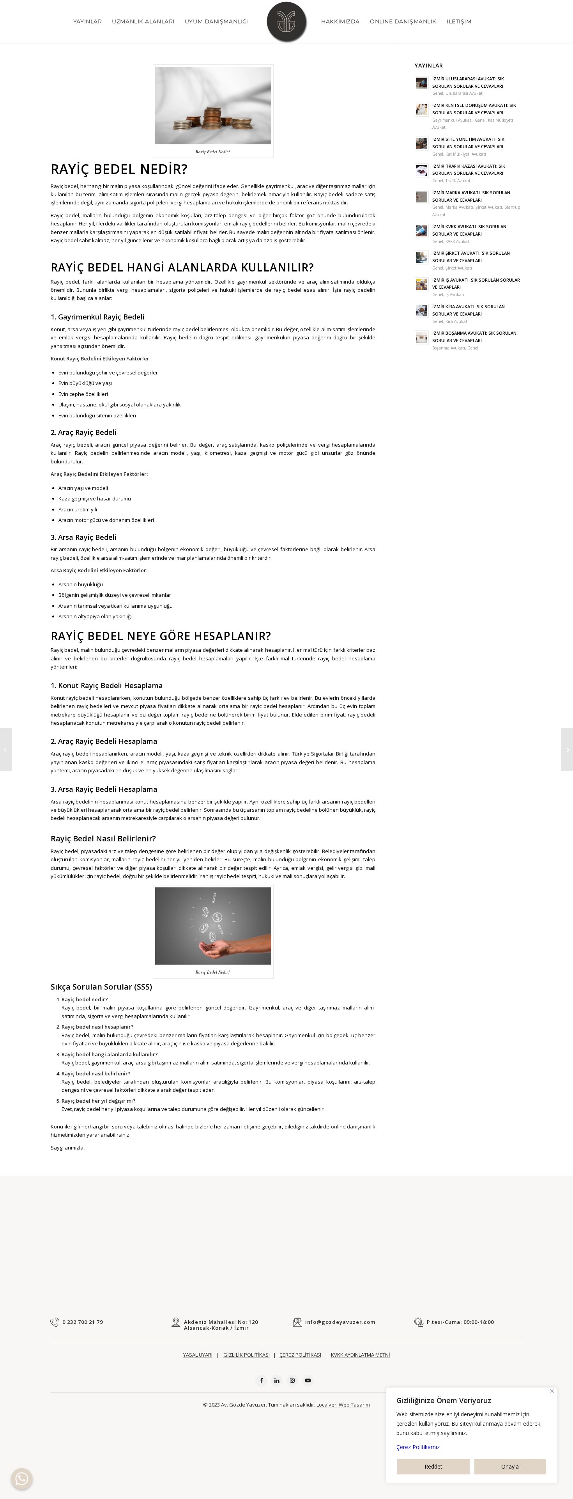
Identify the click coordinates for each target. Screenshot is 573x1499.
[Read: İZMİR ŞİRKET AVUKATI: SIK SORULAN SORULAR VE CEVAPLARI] (422, 257)
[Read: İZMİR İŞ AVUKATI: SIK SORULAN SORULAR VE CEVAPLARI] (422, 284)
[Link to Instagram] (292, 1381)
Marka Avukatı (459, 207)
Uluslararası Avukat (464, 93)
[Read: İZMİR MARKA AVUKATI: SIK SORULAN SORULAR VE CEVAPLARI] (422, 197)
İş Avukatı (455, 294)
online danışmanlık (352, 1126)
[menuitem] (87, 21)
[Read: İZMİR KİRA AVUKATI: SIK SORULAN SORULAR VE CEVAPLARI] (422, 311)
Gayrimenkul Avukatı (452, 120)
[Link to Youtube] (308, 1381)
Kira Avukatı (457, 321)
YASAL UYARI (197, 1354)
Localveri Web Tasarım (343, 1404)
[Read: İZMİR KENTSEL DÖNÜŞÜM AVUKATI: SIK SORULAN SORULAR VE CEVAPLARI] (422, 110)
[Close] (552, 1391)
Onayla (510, 1466)
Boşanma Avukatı (448, 348)
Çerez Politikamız (418, 1447)
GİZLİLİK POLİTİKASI (246, 1354)
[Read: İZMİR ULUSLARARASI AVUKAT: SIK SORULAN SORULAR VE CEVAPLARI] (422, 83)
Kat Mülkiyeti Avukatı (466, 154)
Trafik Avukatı (459, 180)
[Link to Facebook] (261, 1381)
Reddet (433, 1466)
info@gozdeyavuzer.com (340, 1321)
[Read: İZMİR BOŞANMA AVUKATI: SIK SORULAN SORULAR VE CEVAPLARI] (422, 337)
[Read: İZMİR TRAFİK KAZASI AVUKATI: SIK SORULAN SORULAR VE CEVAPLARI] (422, 170)
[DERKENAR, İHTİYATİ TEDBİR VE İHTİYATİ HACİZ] (6, 749)
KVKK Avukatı (458, 241)
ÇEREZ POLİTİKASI (300, 1354)
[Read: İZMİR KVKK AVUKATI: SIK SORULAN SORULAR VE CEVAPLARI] (422, 231)
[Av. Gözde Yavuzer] (286, 21)
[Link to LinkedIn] (277, 1381)
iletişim (249, 1126)
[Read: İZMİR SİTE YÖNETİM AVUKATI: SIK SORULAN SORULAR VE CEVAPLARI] (422, 144)
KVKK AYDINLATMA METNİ (360, 1354)
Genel (437, 93)
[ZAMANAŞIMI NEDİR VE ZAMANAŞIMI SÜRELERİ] (567, 749)
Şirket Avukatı (489, 207)
